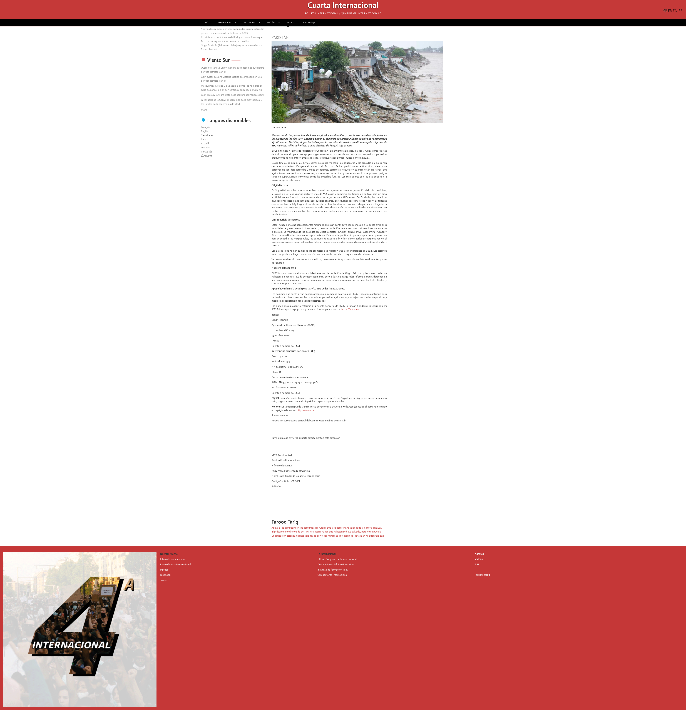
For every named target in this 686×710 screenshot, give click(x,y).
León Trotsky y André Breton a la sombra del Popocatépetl (232, 94)
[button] (391, 508)
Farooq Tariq (279, 127)
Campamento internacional (332, 574)
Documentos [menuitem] (247, 23)
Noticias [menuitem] (269, 23)
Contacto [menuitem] (290, 22)
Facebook (165, 574)
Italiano (205, 139)
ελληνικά (206, 155)
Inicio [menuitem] (206, 22)
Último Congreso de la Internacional (337, 559)
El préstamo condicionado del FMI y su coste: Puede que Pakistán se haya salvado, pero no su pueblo (326, 531)
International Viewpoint (173, 559)
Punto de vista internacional (175, 564)
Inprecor (164, 569)
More (204, 109)
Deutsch (205, 147)
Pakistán (280, 37)
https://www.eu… (351, 309)
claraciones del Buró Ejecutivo (337, 564)
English (205, 131)
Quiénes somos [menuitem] (222, 23)
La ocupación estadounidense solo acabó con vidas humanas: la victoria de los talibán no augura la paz (328, 535)
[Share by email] (381, 508)
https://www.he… (306, 410)
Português (206, 151)
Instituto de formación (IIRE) (332, 569)
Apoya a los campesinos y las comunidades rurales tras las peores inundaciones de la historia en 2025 (327, 527)
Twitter (164, 580)
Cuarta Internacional (343, 6)
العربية (205, 143)
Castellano (207, 135)
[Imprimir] (386, 508)
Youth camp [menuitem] (309, 22)
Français (205, 127)
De (318, 564)
